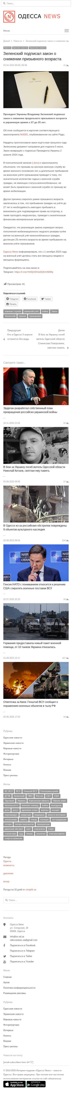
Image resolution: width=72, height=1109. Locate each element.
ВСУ (18, 791)
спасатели (39, 829)
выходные (56, 805)
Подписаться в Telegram (22, 950)
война (45, 311)
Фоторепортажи (11, 754)
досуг (15, 810)
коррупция (26, 815)
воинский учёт (31, 311)
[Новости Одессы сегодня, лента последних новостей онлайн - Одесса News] (36, 17)
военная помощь (30, 805)
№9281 (24, 134)
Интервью (8, 759)
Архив (6, 982)
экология (40, 833)
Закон (54, 311)
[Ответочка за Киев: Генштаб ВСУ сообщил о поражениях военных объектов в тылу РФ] (36, 664)
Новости (7, 48)
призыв (22, 316)
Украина (21, 800)
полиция (44, 819)
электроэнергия (57, 833)
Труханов (9, 800)
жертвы (44, 810)
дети (7, 810)
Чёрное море (59, 800)
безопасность (11, 805)
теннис (29, 833)
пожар (34, 819)
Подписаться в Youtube (22, 961)
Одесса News (10, 251)
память (23, 819)
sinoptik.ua (31, 889)
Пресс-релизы (10, 775)
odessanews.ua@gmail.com (23, 940)
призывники (35, 316)
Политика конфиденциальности (19, 988)
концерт (56, 810)
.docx (36, 162)
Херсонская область (39, 800)
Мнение (7, 770)
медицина (39, 815)
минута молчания (56, 815)
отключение (11, 819)
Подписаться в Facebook (22, 945)
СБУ (48, 796)
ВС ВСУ (9, 791)
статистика (10, 833)
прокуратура (43, 824)
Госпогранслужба (49, 791)
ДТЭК (7, 796)
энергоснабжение (13, 838)
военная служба (13, 311)
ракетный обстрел (14, 829)
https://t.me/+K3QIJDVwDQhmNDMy (34, 272)
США (56, 796)
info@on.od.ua (17, 936)
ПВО (30, 796)
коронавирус (11, 815)
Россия (39, 796)
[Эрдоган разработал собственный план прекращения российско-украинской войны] (36, 369)
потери (8, 824)
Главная (7, 977)
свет (28, 829)
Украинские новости (37, 48)
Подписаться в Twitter (21, 956)
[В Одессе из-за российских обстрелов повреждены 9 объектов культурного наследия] (36, 487)
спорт (51, 829)
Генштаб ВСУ (30, 791)
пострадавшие (59, 819)
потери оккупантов (24, 824)
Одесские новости (20, 48)
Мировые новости (12, 748)
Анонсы (7, 764)
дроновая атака (30, 810)
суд (21, 833)
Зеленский (10, 316)
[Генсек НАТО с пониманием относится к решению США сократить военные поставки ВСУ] (36, 546)
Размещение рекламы (14, 993)
